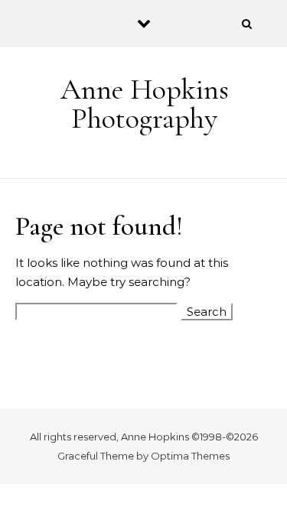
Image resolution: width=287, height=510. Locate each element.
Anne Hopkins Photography (144, 104)
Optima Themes (190, 456)
